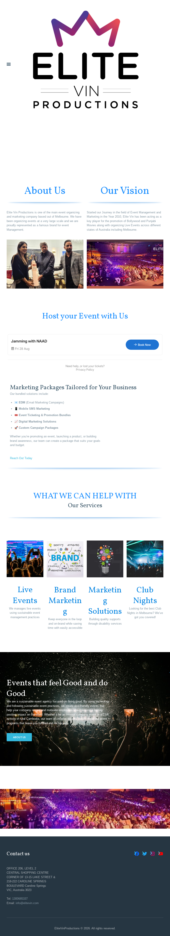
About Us (19, 737)
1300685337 (20, 898)
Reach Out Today (21, 458)
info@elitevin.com (27, 903)
